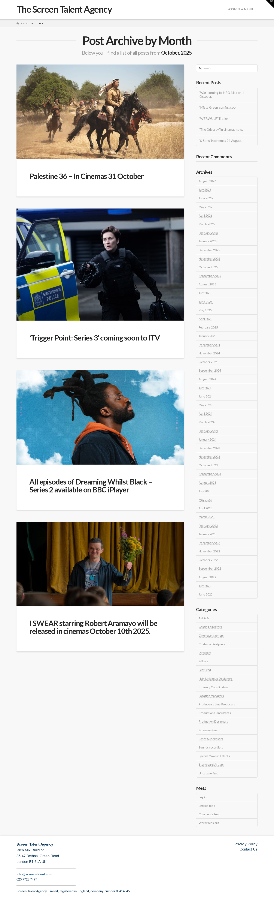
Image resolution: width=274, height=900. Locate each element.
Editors (203, 661)
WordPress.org (209, 823)
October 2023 (208, 465)
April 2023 (205, 508)
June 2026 (206, 198)
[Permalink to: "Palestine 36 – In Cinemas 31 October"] (100, 111)
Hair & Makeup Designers (215, 678)
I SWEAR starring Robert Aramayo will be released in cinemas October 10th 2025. (93, 626)
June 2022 (206, 594)
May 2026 (205, 207)
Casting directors (210, 626)
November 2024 (209, 353)
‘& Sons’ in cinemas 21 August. (221, 140)
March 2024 (206, 422)
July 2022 (205, 586)
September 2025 (210, 276)
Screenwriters (208, 730)
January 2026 (207, 241)
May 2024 (205, 405)
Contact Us (249, 849)
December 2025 (209, 250)
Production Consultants (215, 713)
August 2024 (207, 379)
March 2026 (206, 224)
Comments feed (209, 814)
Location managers (211, 696)
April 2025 (205, 319)
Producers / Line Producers (217, 704)
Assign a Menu (240, 9)
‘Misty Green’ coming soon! (219, 107)
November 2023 (209, 456)
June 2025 (206, 301)
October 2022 (208, 560)
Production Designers (213, 721)
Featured (205, 670)
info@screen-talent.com (34, 874)
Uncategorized (208, 773)
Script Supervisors (211, 739)
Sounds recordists (211, 747)
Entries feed (207, 805)
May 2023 (205, 499)
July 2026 (205, 189)
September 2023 (210, 474)
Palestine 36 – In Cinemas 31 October (86, 175)
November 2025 (209, 258)
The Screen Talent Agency (64, 9)
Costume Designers (212, 644)
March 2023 (206, 517)
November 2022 (209, 551)
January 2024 (207, 439)
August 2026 (207, 181)
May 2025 (205, 310)
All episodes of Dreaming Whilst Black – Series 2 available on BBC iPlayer (90, 485)
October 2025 (208, 267)
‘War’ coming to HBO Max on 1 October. (222, 95)
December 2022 (209, 542)
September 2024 (210, 370)
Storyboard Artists (211, 764)
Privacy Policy (246, 844)
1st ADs (204, 618)
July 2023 (205, 491)
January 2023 (207, 534)
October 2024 (208, 362)
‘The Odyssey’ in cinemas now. (221, 129)
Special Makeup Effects (214, 756)
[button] (270, 4)
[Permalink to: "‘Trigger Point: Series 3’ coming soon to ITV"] (100, 264)
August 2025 (207, 284)
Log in (203, 797)
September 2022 (210, 568)
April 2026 (205, 215)
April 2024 (205, 413)
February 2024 (208, 430)
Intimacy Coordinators (214, 687)
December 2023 (209, 448)
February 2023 (208, 525)
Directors (205, 652)
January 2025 (207, 336)
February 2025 (208, 327)
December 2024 (209, 344)
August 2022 (207, 577)
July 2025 (205, 293)
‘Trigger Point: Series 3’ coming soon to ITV (94, 337)
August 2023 (207, 482)
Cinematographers (211, 635)
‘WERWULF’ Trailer (214, 118)
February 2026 (208, 232)
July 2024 (205, 388)
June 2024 (206, 396)
